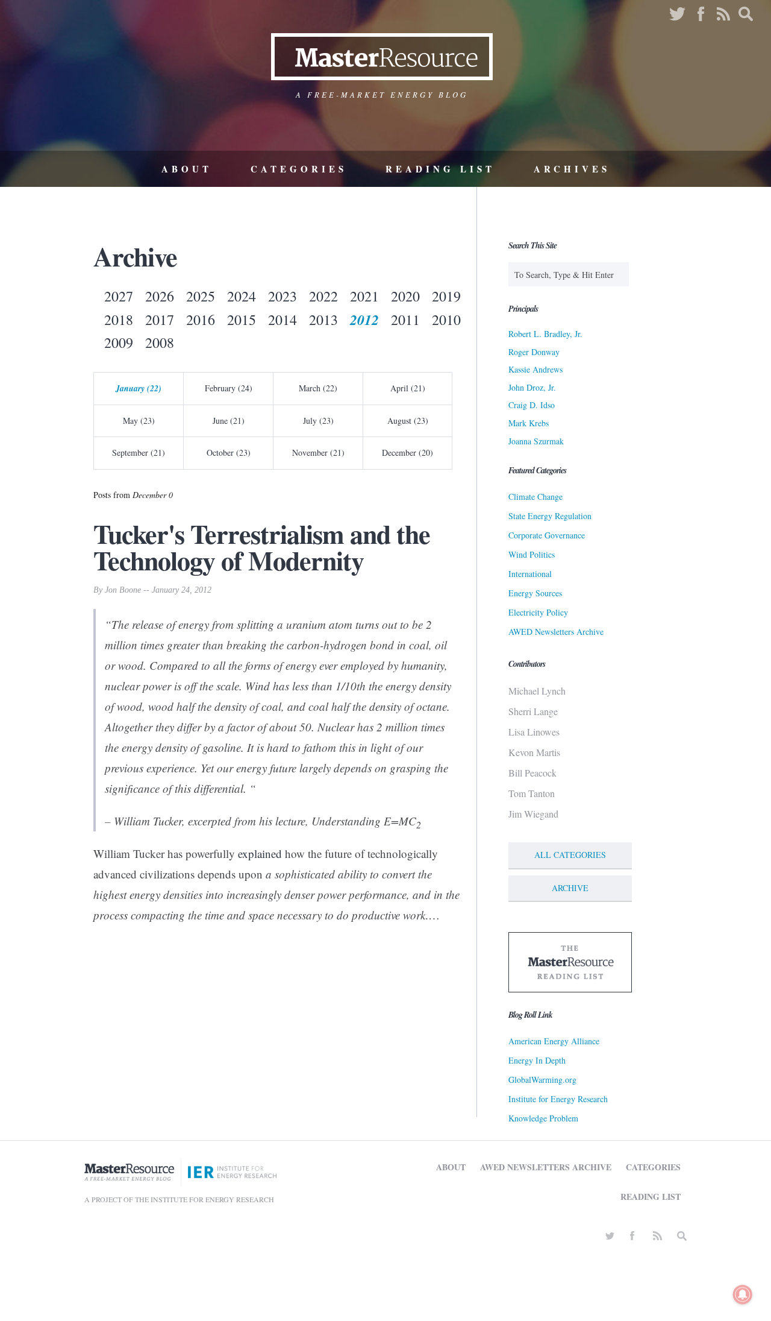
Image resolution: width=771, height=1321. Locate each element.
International (530, 573)
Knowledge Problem (543, 1118)
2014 (282, 319)
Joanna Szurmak (536, 441)
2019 (446, 296)
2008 (159, 342)
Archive (570, 888)
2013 (323, 319)
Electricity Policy (538, 612)
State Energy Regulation (550, 516)
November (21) (318, 452)
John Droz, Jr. (532, 387)
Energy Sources (535, 593)
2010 (446, 319)
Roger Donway (534, 352)
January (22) (138, 388)
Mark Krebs (528, 423)
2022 (323, 296)
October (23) (229, 452)
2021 (364, 296)
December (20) (407, 452)
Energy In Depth (537, 1060)
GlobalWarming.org (542, 1079)
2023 (282, 296)
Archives (572, 168)
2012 (364, 319)
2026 (159, 296)
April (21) (407, 388)
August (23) (407, 420)
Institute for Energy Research (558, 1099)
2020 (405, 296)
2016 (200, 319)
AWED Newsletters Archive (556, 631)
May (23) (139, 420)
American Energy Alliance (553, 1041)
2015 (241, 319)
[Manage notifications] (742, 1294)
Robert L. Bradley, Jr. (545, 333)
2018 (118, 319)
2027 (118, 296)
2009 (118, 342)
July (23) (318, 420)
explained (260, 853)
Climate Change (535, 496)
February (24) (228, 388)
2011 (405, 319)
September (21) (138, 452)
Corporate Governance (546, 535)
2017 (159, 319)
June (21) (229, 420)
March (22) (318, 388)
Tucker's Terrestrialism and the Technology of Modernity (261, 546)
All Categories (570, 854)
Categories (299, 168)
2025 (200, 296)
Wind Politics (531, 554)
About (186, 168)
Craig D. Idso (531, 405)
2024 (241, 296)
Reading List (440, 168)
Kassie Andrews (535, 369)
